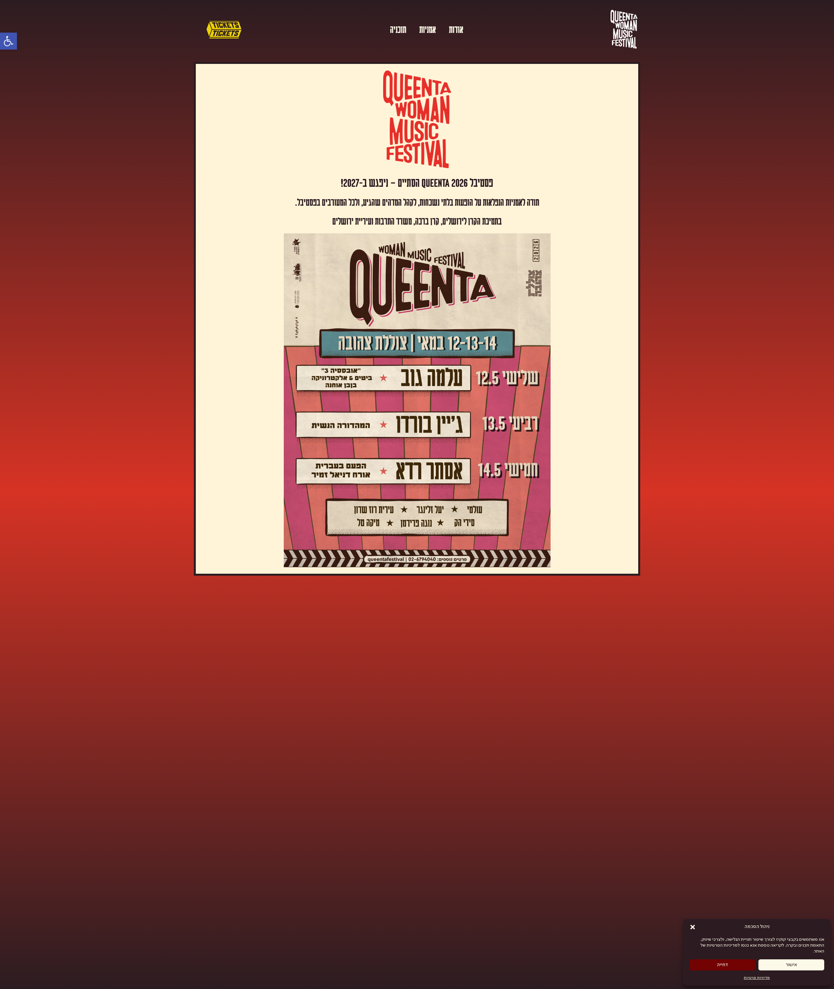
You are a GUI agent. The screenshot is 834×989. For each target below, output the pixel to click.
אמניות (427, 29)
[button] (692, 927)
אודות (456, 29)
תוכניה (398, 29)
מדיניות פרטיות (757, 978)
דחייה (722, 965)
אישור (791, 965)
